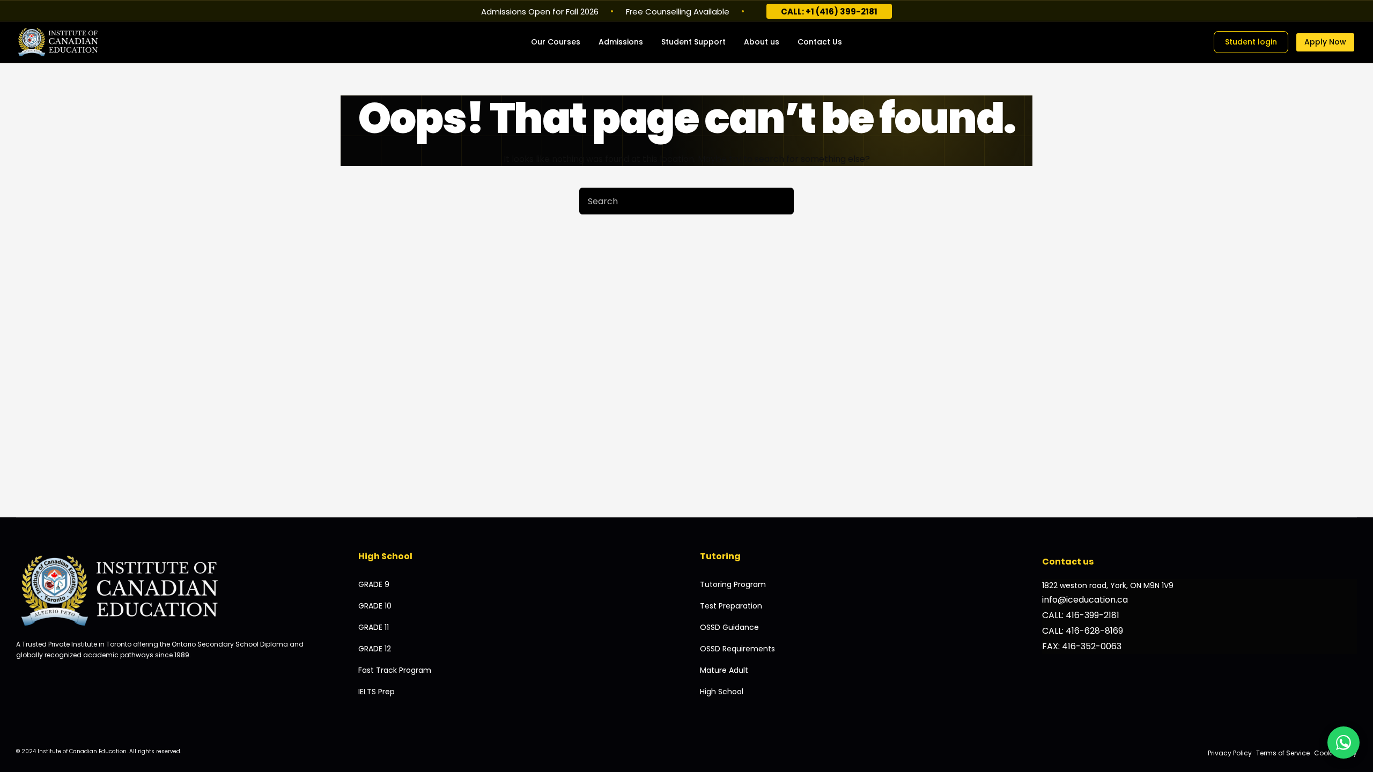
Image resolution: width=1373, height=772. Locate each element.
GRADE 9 (373, 584)
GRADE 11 (373, 627)
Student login (1251, 41)
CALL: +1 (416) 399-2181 (829, 11)
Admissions (621, 41)
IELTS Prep (376, 691)
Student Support (693, 41)
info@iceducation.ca (1085, 599)
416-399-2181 (1092, 615)
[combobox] (673, 201)
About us (761, 41)
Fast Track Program (394, 670)
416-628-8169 (1094, 631)
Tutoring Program (733, 584)
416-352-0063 (1091, 646)
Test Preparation (731, 605)
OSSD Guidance (729, 627)
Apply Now (1325, 41)
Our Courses (555, 41)
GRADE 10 (375, 605)
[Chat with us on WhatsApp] (1343, 742)
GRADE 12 (374, 648)
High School (721, 691)
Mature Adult (724, 670)
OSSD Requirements (737, 648)
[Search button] (780, 201)
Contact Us (820, 41)
